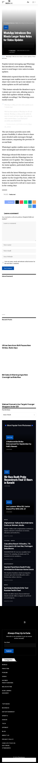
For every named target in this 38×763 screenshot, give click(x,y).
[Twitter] (9, 622)
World (6, 519)
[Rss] (25, 622)
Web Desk (12, 50)
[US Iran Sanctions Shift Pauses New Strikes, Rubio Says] (19, 333)
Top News (7, 540)
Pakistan (9, 437)
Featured (12, 194)
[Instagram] (21, 622)
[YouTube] (13, 622)
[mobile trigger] (3, 2)
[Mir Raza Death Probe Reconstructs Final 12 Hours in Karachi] (19, 465)
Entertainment (8, 564)
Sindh (7, 472)
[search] (25, 2)
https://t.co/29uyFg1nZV (20, 118)
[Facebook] (5, 622)
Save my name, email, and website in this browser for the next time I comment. (20, 262)
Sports (9, 502)
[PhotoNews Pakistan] (9, 2)
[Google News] (17, 622)
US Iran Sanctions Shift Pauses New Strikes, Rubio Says (16, 346)
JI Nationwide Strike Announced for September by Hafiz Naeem (18, 444)
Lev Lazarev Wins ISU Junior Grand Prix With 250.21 (18, 507)
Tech (6, 27)
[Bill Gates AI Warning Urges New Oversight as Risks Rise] (19, 362)
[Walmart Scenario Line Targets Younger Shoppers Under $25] (19, 392)
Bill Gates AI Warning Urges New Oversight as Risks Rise (15, 376)
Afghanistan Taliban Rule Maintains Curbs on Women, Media (18, 524)
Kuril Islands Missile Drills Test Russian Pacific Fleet (16, 589)
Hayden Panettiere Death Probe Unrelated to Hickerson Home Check (19, 568)
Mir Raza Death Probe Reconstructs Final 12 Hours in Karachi (18, 480)
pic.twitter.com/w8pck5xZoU (12, 120)
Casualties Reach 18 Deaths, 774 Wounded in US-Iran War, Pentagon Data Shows (18, 546)
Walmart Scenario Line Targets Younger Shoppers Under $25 (18, 405)
